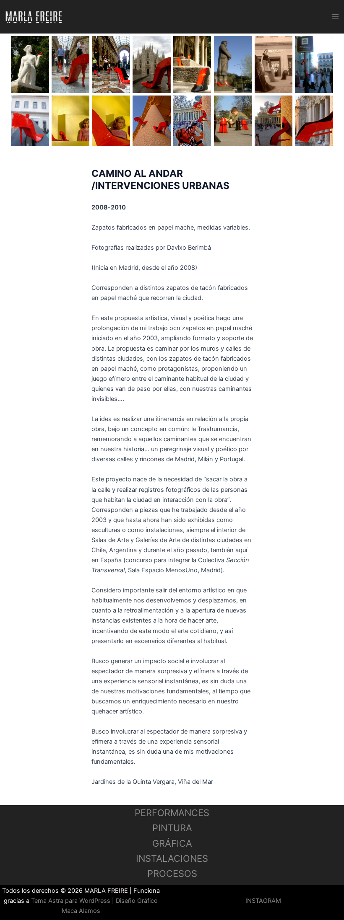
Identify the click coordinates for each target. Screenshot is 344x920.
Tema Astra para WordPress (70, 900)
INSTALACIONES (172, 858)
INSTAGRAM (263, 900)
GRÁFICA (172, 843)
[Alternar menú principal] (335, 17)
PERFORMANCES (172, 812)
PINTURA (172, 827)
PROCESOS (172, 873)
